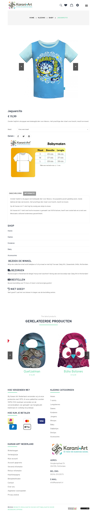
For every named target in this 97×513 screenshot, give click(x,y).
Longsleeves (55, 405)
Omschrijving (15, 193)
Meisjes (53, 421)
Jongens (53, 417)
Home (31, 18)
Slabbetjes (54, 429)
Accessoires (12, 255)
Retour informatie (15, 471)
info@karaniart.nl (56, 483)
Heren (10, 231)
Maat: (10, 129)
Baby (51, 18)
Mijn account (13, 459)
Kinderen (11, 243)
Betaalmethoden (14, 479)
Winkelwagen (13, 451)
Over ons (11, 487)
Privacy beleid (13, 495)
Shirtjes (53, 433)
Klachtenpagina (14, 475)
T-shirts (53, 401)
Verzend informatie (15, 467)
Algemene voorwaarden (17, 491)
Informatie (29, 193)
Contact (11, 483)
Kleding (41, 18)
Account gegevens (15, 463)
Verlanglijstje (13, 455)
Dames (10, 237)
